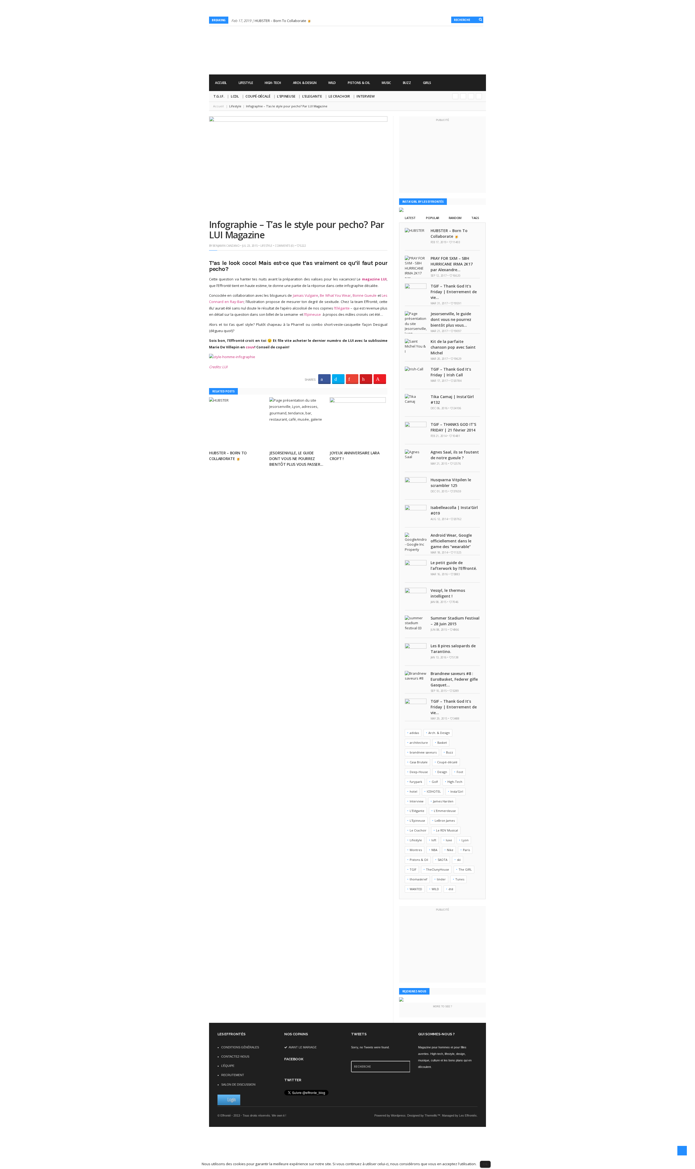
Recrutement (232, 1075)
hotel (413, 791)
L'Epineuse (417, 820)
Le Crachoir (339, 96)
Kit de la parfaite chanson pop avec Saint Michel (453, 347)
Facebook (471, 96)
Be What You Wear (335, 295)
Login (232, 1099)
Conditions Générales (240, 1047)
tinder (441, 879)
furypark (416, 782)
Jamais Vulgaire (305, 295)
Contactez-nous (235, 1056)
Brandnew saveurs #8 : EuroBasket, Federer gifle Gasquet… (454, 679)
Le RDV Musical (447, 830)
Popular (432, 218)
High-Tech (273, 82)
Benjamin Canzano (226, 246)
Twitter (463, 96)
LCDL (235, 96)
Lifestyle (246, 82)
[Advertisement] (387, 57)
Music (386, 82)
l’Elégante (342, 308)
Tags (475, 218)
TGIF (413, 869)
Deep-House (419, 772)
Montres (416, 850)
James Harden (443, 801)
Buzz (407, 82)
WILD (332, 82)
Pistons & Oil (359, 82)
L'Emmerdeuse (445, 811)
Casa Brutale (419, 762)
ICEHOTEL (434, 791)
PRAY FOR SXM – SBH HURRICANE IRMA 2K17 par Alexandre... (452, 264)
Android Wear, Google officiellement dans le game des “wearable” (451, 541)
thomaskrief (418, 879)
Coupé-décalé (447, 762)
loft (433, 840)
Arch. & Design (305, 82)
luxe (449, 840)
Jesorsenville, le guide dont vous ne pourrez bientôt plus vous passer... (296, 458)
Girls (427, 82)
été (450, 889)
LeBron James (445, 820)
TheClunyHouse (437, 869)
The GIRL (465, 869)
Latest (410, 218)
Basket (442, 742)
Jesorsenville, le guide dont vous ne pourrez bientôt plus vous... (451, 319)
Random (455, 218)
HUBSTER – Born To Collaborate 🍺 (283, 20)
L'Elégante (417, 811)
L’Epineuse (286, 96)
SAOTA (442, 860)
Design (442, 772)
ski (459, 860)
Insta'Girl (456, 791)
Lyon (465, 840)
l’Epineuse (312, 314)
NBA (434, 850)
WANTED (416, 889)
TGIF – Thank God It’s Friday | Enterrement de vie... (454, 291)
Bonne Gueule (365, 295)
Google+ (455, 96)
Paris (466, 850)
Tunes (459, 879)
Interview (365, 96)
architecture (419, 742)
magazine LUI (374, 279)
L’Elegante (312, 96)
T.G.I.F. (218, 96)
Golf (435, 782)
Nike (450, 850)
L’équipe (227, 1065)
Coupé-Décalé (257, 96)
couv (250, 347)
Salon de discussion (238, 1084)
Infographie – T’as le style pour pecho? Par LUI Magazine (296, 229)
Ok (485, 1163)
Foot (460, 772)
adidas (414, 733)
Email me (479, 96)
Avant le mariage (302, 1047)
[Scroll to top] (682, 1150)
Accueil (221, 82)
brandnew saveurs (423, 752)
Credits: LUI (218, 366)
